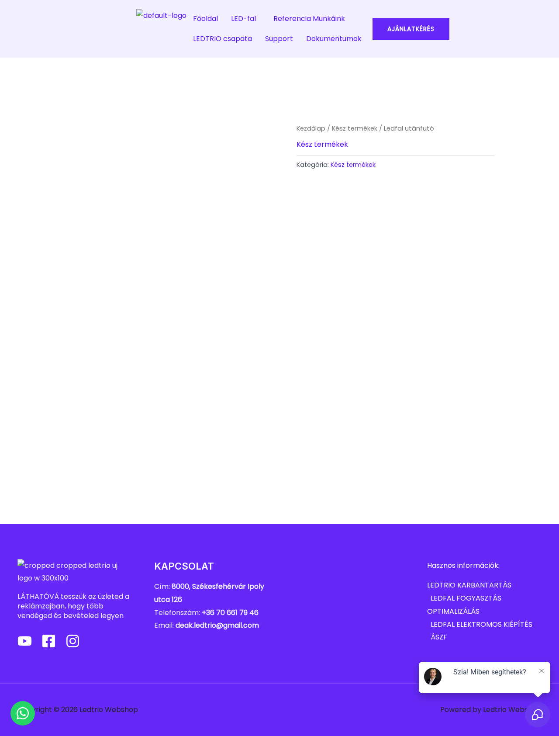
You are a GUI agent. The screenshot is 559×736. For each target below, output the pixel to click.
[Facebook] (48, 641)
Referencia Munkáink (309, 19)
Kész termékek (354, 128)
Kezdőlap (311, 128)
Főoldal (205, 19)
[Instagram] (73, 641)
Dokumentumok (334, 39)
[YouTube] (24, 641)
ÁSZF (439, 637)
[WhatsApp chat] (22, 713)
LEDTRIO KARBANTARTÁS (469, 585)
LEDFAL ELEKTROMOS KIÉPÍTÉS (481, 624)
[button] (245, 19)
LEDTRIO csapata (222, 39)
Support (279, 39)
